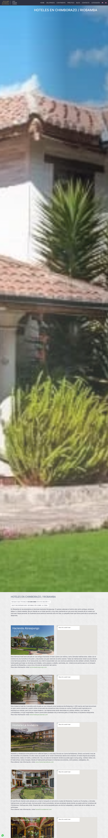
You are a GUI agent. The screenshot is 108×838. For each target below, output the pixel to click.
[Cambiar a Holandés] (102, 3)
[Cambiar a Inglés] (106, 3)
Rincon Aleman (21, 772)
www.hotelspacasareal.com (39, 714)
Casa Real (18, 677)
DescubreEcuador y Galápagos (5, 3)
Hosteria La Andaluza (25, 725)
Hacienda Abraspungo (25, 628)
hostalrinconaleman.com (43, 809)
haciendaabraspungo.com (38, 667)
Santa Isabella (20, 819)
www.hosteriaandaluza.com (44, 762)
